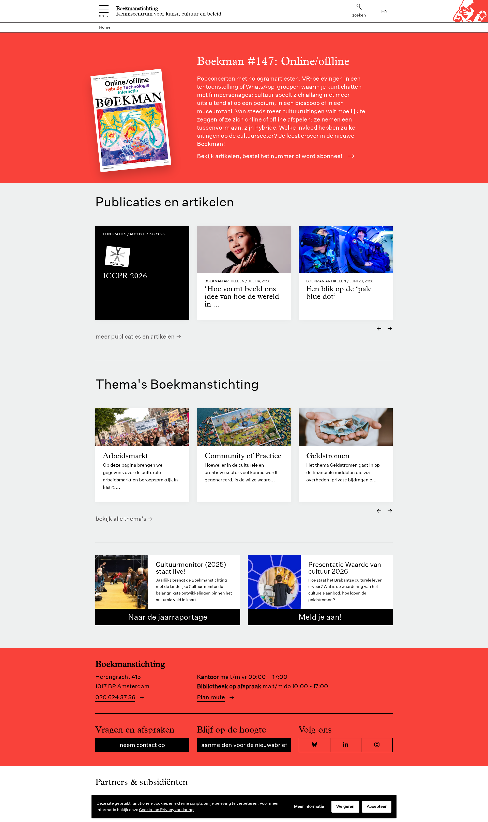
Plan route (211, 697)
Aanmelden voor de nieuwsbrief (244, 744)
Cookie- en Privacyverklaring (166, 809)
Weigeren (345, 806)
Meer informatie (309, 806)
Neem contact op (142, 744)
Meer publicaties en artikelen (135, 336)
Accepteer (377, 806)
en (384, 11)
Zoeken (359, 15)
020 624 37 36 (115, 697)
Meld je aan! (320, 617)
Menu (104, 15)
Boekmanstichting (137, 8)
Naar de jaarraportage (167, 617)
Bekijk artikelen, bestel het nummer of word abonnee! (269, 156)
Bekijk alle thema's (121, 518)
